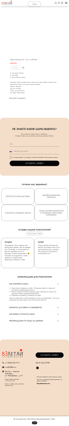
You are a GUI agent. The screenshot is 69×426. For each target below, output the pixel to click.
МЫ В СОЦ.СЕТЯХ (43, 363)
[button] (56, 3)
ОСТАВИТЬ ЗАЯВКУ (34, 163)
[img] (3, 367)
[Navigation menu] (66, 3)
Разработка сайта (42, 383)
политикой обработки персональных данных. (45, 157)
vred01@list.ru (10, 367)
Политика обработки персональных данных (49, 377)
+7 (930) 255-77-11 (12, 363)
